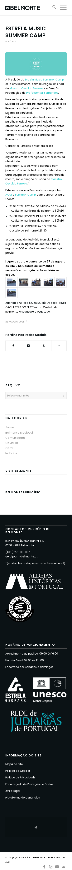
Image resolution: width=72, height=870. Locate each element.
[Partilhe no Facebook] (13, 345)
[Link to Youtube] (57, 866)
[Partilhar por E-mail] (58, 345)
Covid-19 (11, 443)
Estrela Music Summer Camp (44, 79)
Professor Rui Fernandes (42, 93)
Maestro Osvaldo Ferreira (26, 88)
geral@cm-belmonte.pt (21, 556)
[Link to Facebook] (44, 866)
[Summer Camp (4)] (36, 282)
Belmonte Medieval (19, 433)
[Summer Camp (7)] (11, 293)
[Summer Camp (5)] (48, 282)
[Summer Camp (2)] (11, 282)
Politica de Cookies (18, 771)
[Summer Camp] (36, 64)
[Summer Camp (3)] (24, 282)
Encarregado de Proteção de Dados (29, 784)
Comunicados (15, 438)
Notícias (10, 41)
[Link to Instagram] (51, 866)
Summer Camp (25, 195)
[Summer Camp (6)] (60, 282)
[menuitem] (52, 7)
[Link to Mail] (63, 866)
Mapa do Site (14, 764)
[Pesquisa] (52, 7)
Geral (9, 448)
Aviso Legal (12, 791)
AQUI (8, 195)
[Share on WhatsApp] (43, 345)
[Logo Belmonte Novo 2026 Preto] (29, 7)
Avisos (9, 427)
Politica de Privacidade (20, 777)
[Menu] (61, 7)
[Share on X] (28, 345)
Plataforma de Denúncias (22, 797)
